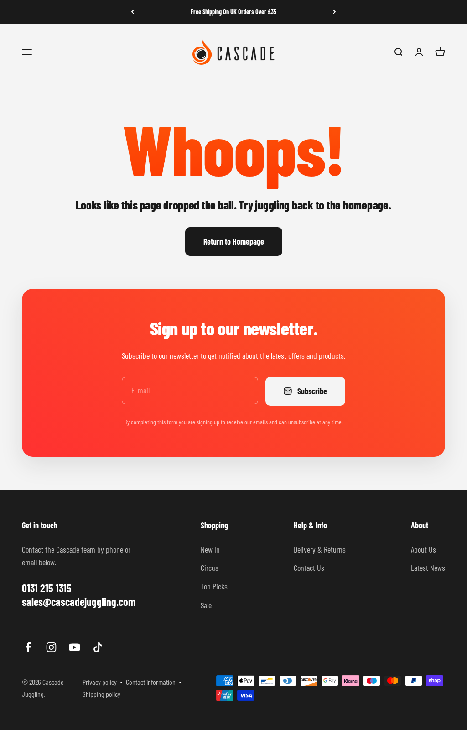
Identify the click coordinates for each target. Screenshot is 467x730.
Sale (206, 605)
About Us (423, 549)
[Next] (334, 11)
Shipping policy (101, 693)
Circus (209, 568)
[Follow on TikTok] (98, 647)
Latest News (428, 568)
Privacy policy (100, 682)
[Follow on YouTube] (74, 647)
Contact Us (309, 568)
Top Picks (214, 586)
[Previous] (132, 11)
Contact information (151, 682)
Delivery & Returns (320, 549)
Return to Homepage (233, 241)
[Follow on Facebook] (28, 647)
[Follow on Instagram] (51, 647)
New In (210, 549)
